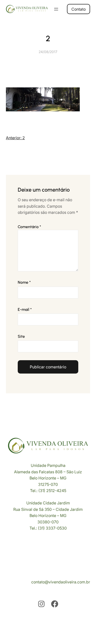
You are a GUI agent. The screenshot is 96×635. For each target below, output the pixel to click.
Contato (78, 9)
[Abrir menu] (56, 9)
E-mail (25, 309)
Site (21, 336)
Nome (24, 282)
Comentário (29, 226)
